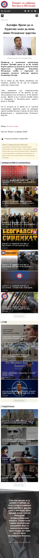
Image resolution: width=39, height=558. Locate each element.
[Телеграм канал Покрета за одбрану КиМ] (2, 139)
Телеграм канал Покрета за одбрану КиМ (16, 138)
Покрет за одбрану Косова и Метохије (23, 4)
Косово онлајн (12, 126)
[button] (2, 15)
